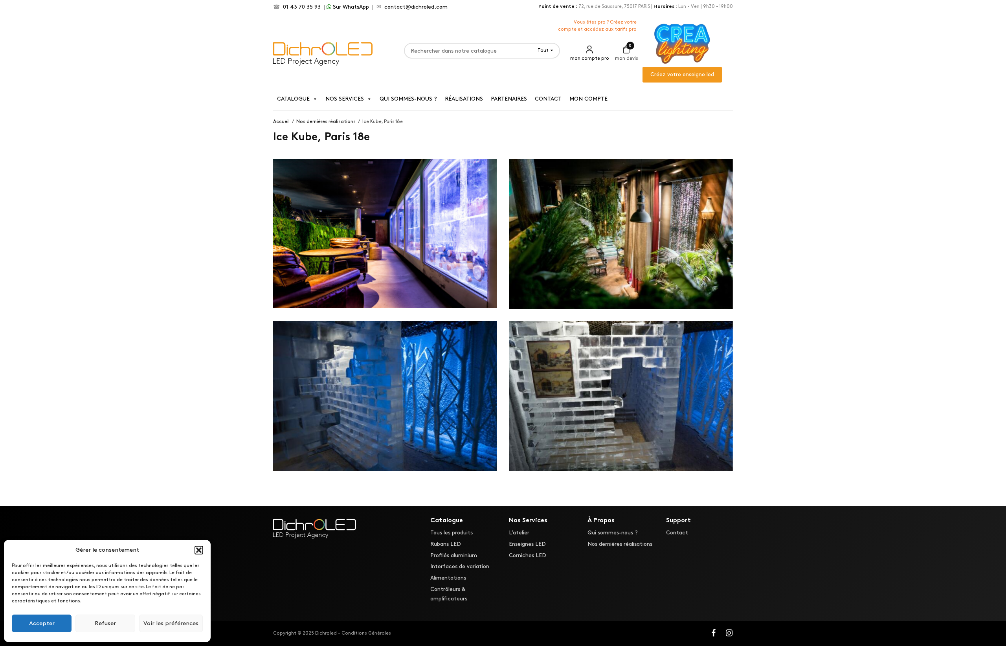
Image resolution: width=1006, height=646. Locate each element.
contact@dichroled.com (416, 6)
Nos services (344, 98)
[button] (199, 550)
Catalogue (293, 98)
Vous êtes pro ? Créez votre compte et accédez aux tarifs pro (597, 25)
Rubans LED (445, 544)
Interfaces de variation (459, 566)
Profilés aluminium (453, 555)
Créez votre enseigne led (682, 74)
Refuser (105, 623)
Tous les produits (451, 532)
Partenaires (509, 98)
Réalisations (464, 98)
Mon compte (588, 98)
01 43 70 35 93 (302, 6)
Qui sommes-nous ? (408, 98)
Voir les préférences (170, 623)
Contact (548, 98)
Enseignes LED (527, 544)
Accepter (42, 623)
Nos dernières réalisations (619, 544)
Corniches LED (527, 555)
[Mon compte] (589, 51)
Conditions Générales (366, 633)
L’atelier (519, 532)
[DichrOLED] (323, 53)
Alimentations (448, 578)
